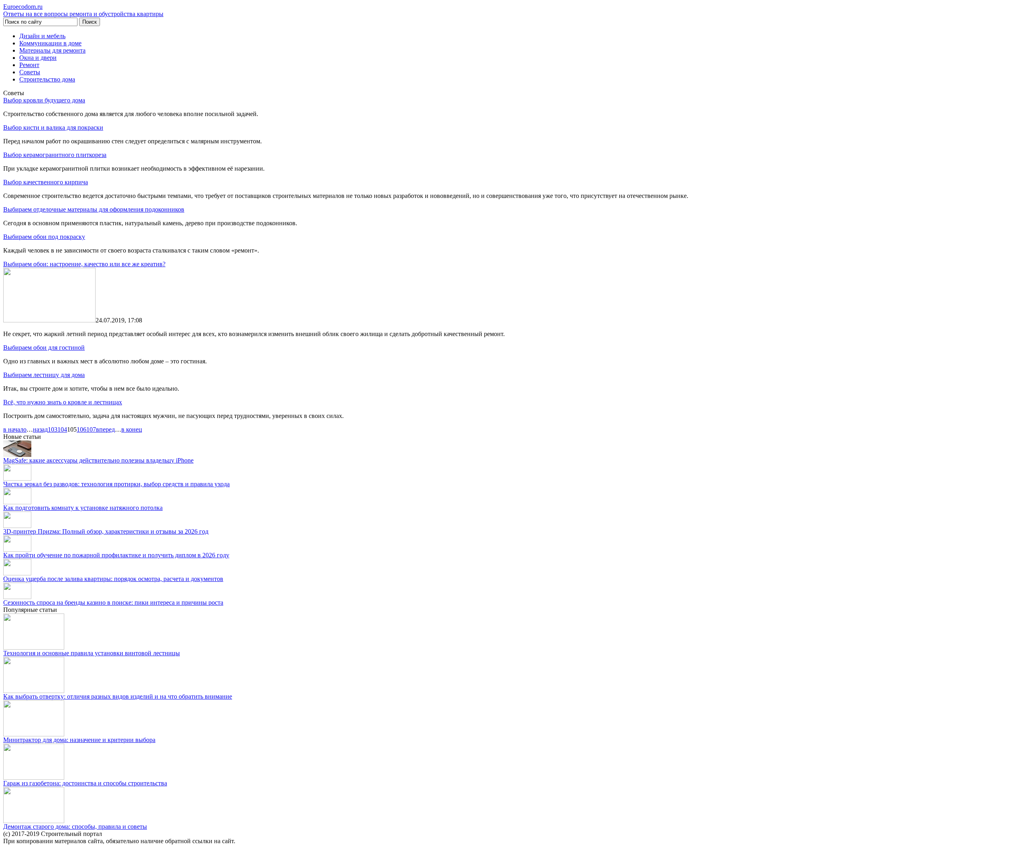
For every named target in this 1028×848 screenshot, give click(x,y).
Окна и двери (38, 57)
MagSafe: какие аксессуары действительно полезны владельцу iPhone (98, 460)
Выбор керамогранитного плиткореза (54, 154)
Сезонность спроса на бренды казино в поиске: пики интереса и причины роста (113, 602)
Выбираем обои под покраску (44, 236)
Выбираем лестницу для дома (44, 374)
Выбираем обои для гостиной (44, 347)
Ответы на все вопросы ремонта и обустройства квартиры (83, 10)
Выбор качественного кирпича (45, 182)
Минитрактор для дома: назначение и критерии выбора (79, 739)
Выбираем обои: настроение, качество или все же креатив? (84, 264)
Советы (29, 72)
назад (40, 429)
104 (62, 429)
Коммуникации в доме (50, 43)
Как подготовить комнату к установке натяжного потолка (83, 507)
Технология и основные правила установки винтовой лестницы (91, 653)
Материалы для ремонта (52, 50)
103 (52, 429)
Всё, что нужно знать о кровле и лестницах (62, 402)
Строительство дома (47, 79)
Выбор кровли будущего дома (44, 100)
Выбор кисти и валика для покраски (53, 127)
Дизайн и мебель (42, 36)
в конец (131, 429)
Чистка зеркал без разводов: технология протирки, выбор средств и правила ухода (116, 484)
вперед (105, 429)
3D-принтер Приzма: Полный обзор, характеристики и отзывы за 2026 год (105, 531)
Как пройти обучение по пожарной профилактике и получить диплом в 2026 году (116, 555)
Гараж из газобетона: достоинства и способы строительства (85, 783)
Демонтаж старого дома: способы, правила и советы (75, 826)
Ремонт (29, 64)
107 (91, 429)
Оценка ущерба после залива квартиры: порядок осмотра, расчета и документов (113, 578)
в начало (15, 429)
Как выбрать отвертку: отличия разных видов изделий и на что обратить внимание (117, 696)
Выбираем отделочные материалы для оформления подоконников (93, 209)
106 (81, 429)
